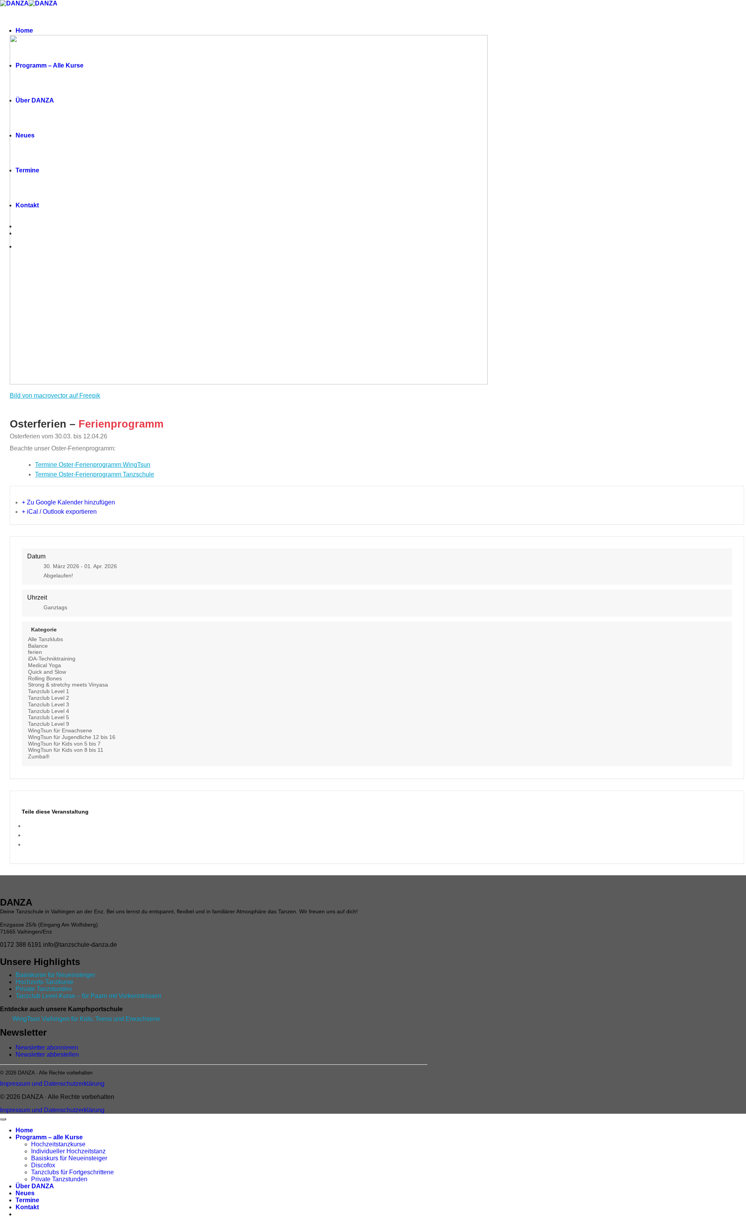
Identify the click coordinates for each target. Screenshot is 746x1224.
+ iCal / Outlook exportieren (59, 511)
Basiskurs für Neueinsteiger (69, 1158)
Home (24, 30)
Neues (25, 1193)
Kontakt (27, 1207)
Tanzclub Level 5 (48, 717)
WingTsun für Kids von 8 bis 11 (65, 750)
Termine (27, 1200)
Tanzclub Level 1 (48, 691)
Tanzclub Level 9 (48, 724)
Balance (38, 646)
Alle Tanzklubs (45, 639)
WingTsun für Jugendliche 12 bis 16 (71, 737)
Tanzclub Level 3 (48, 704)
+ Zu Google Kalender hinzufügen (68, 502)
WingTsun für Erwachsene (60, 730)
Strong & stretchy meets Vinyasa (68, 685)
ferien (35, 652)
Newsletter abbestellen (47, 1054)
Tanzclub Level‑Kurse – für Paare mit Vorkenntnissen (88, 996)
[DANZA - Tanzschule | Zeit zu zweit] (29, 3)
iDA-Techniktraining (51, 658)
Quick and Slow (47, 672)
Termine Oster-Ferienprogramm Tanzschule (94, 474)
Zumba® (38, 756)
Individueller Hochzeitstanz (68, 1151)
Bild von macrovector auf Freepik (55, 395)
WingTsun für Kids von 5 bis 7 (64, 744)
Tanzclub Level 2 (48, 698)
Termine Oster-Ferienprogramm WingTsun (92, 464)
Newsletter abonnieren (47, 1047)
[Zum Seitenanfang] (3, 1119)
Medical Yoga (44, 665)
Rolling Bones (45, 678)
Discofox (43, 1165)
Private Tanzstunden (44, 989)
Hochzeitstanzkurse (58, 1144)
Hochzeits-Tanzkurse (44, 982)
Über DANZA (35, 1186)
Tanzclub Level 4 (48, 711)
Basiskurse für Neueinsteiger (55, 975)
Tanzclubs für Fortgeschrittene (72, 1172)
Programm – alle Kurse (49, 1137)
